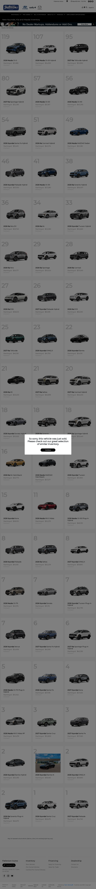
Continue (48, 450)
